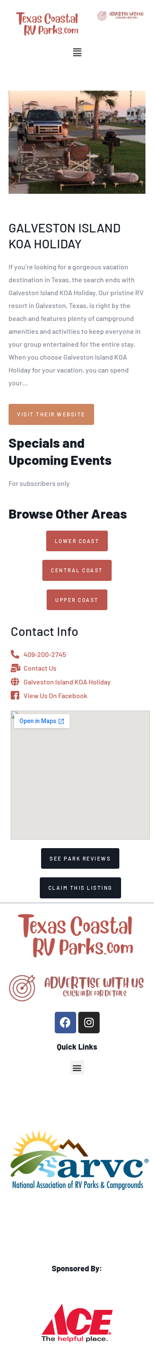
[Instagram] (89, 1022)
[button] (77, 52)
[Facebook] (65, 1022)
